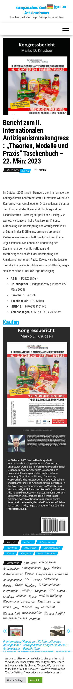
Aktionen (28, 542)
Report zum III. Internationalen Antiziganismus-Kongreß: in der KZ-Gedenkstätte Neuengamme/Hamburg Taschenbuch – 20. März (46, 648)
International (11, 591)
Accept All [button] (35, 680)
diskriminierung (12, 574)
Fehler (37, 580)
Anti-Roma (30, 563)
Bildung (10, 553)
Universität (48, 607)
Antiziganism (11, 568)
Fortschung (51, 579)
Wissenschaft (11, 613)
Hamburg (30, 585)
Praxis (32, 596)
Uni (37, 608)
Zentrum (34, 619)
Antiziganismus (46, 542)
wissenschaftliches (15, 618)
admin (42, 169)
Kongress (40, 591)
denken (56, 568)
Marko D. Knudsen (46, 553)
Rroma (7, 607)
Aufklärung (12, 547)
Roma (56, 602)
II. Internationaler (49, 585)
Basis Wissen (30, 547)
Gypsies (8, 585)
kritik (51, 590)
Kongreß (26, 590)
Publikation (28, 602)
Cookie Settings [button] (15, 680)
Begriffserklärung (52, 547)
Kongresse (26, 553)
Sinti (16, 608)
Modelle (21, 596)
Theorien (26, 607)
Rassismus (44, 601)
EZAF (28, 579)
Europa (29, 573)
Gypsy (18, 585)
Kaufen (11, 322)
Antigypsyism (47, 562)
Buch (46, 568)
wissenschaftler (32, 613)
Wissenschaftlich (54, 613)
